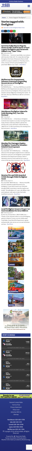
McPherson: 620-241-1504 (16, 429)
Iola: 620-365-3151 (16, 422)
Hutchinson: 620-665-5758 (16, 419)
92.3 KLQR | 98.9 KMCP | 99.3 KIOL (16, 347)
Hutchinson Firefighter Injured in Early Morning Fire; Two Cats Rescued (14, 113)
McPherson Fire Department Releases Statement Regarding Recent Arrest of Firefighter (14, 81)
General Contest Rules (16, 402)
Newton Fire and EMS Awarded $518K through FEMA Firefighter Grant (14, 177)
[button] (29, 6)
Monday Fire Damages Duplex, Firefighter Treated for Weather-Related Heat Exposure (14, 145)
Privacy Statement (16, 407)
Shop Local (16, 409)
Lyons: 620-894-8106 (16, 427)
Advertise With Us (16, 412)
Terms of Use (16, 405)
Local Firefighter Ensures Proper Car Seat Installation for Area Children (15, 210)
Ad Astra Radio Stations (16, 1)
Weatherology (26, 440)
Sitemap (16, 414)
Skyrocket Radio (20, 436)
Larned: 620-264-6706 (16, 424)
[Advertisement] (16, 12)
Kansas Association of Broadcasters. (16, 438)
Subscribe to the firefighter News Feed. (14, 27)
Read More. (23, 64)
